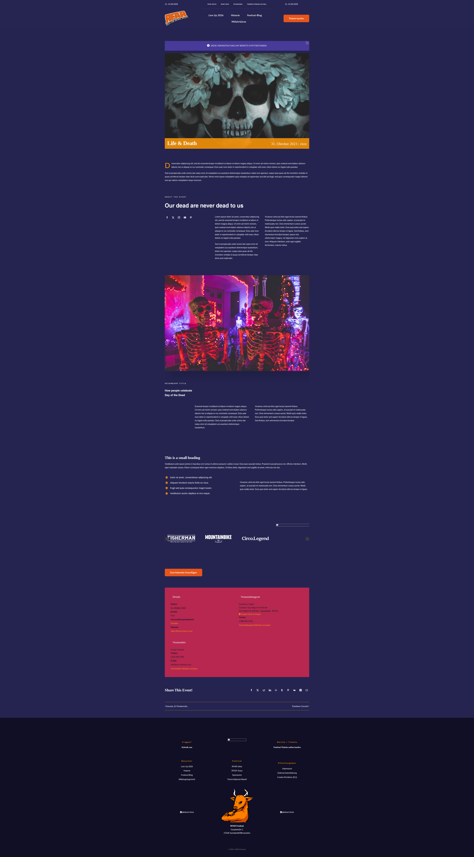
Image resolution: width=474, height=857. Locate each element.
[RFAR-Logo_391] (176, 12)
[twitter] (173, 217)
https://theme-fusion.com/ (181, 631)
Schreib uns (187, 747)
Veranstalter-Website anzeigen (184, 669)
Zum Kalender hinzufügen (183, 572)
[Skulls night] (237, 276)
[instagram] (179, 217)
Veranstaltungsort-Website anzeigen (255, 625)
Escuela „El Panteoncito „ (177, 706)
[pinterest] (190, 217)
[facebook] (167, 217)
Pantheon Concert (300, 706)
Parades (174, 623)
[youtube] (185, 217)
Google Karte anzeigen (251, 614)
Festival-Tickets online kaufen (287, 747)
